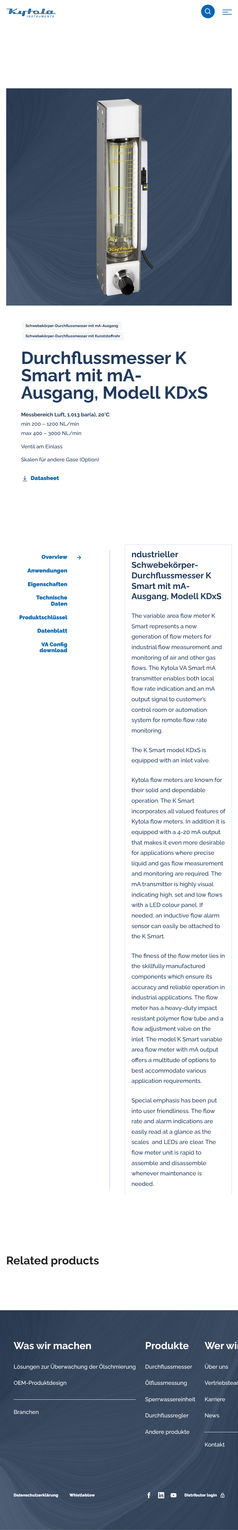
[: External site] (149, 1495)
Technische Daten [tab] (51, 601)
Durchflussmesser (168, 1367)
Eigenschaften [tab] (47, 584)
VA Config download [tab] (54, 647)
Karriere (215, 1399)
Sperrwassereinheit (170, 1399)
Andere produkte (167, 1432)
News (212, 1415)
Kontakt (215, 1445)
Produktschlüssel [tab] (43, 617)
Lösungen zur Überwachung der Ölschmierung (75, 1367)
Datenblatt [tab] (52, 631)
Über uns (216, 1367)
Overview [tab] (54, 557)
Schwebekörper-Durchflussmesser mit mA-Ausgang (72, 326)
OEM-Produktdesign (40, 1383)
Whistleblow (82, 1495)
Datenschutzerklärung (36, 1495)
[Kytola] (31, 12)
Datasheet (45, 478)
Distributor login (200, 1495)
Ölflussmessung (166, 1383)
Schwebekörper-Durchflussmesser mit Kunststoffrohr (73, 336)
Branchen (26, 1412)
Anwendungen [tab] (47, 571)
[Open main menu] (227, 13)
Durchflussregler (166, 1415)
